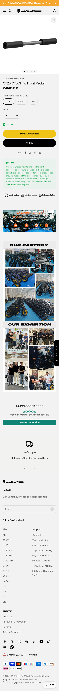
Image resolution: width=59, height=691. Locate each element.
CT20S (6, 570)
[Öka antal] (17, 115)
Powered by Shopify (40, 676)
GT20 (5, 545)
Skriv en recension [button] (29, 422)
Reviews (7, 626)
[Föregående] (3, 3)
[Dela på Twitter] (30, 152)
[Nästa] (55, 3)
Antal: (6, 109)
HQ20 (5, 581)
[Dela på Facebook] (25, 152)
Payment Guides (41, 555)
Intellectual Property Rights (42, 572)
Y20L (5, 576)
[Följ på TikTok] (49, 641)
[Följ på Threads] (27, 641)
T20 (4, 586)
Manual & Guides (41, 560)
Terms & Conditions (42, 565)
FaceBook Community (14, 621)
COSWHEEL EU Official (13, 78)
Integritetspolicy (10, 679)
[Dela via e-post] (40, 152)
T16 (4, 596)
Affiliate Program (11, 632)
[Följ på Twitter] (12, 641)
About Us (7, 616)
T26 (4, 591)
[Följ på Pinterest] (34, 641)
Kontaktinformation (28, 679)
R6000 (6, 540)
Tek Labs (34, 362)
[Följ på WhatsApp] (12, 647)
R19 (4, 534)
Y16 (4, 601)
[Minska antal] (6, 115)
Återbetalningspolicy (12, 682)
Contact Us (38, 534)
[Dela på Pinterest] (35, 152)
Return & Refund (40, 545)
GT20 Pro (7, 550)
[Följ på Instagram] (19, 641)
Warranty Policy (40, 540)
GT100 (6, 565)
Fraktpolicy (29, 682)
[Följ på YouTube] (41, 641)
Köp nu (29, 142)
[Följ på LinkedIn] (5, 647)
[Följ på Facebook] (5, 641)
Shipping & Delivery (42, 550)
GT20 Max (8, 560)
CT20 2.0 (7, 555)
